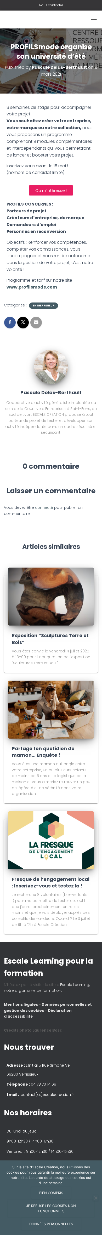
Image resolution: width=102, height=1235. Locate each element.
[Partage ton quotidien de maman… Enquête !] (51, 709)
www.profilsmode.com (32, 287)
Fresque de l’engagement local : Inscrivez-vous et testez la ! (50, 882)
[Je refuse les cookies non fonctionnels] (95, 1197)
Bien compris (51, 1193)
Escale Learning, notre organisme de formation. (47, 987)
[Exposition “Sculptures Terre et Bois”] (51, 596)
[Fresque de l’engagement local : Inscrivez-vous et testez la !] (51, 840)
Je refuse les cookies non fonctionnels (51, 1208)
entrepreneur (43, 305)
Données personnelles (51, 1224)
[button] (51, 617)
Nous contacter (51, 5)
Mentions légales (21, 1004)
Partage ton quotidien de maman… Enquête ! (43, 751)
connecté (44, 507)
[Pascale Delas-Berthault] (51, 366)
